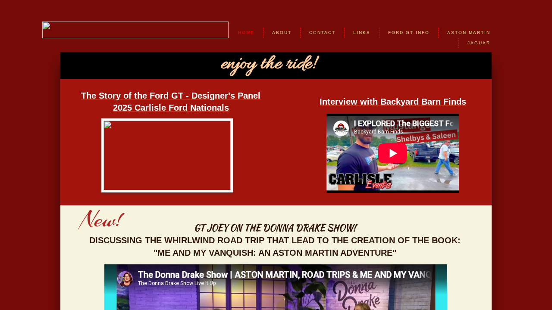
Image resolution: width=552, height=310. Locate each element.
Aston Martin (468, 32)
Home (246, 32)
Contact (322, 32)
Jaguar (478, 42)
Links (361, 32)
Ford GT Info (409, 32)
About (282, 32)
